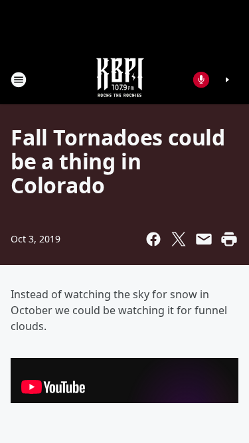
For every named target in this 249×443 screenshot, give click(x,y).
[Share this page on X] (178, 239)
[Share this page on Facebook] (153, 239)
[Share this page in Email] (204, 239)
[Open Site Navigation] (19, 80)
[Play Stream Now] (227, 80)
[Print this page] (229, 239)
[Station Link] (120, 79)
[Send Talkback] (201, 80)
